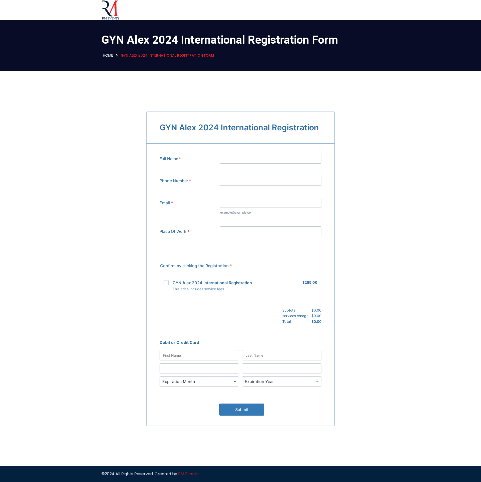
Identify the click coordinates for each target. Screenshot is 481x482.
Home (108, 55)
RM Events (188, 474)
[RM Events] (133, 10)
